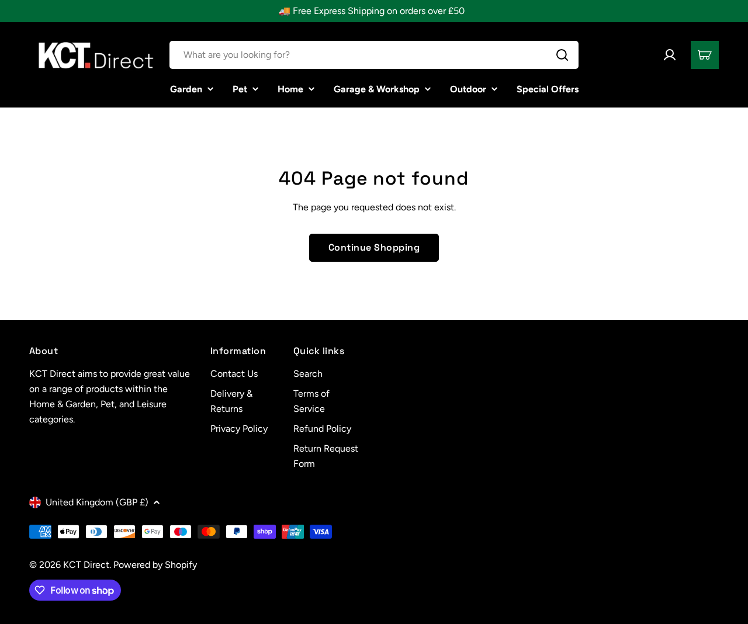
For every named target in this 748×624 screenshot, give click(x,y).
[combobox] (374, 55)
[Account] (670, 55)
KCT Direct (86, 564)
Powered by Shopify (155, 564)
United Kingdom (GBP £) (97, 502)
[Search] (562, 55)
